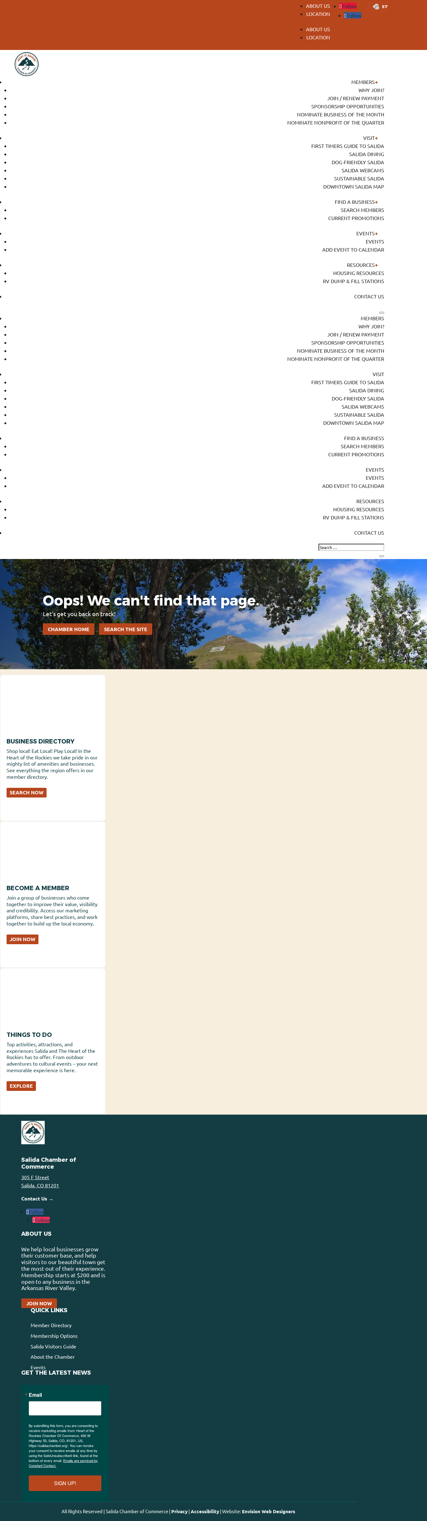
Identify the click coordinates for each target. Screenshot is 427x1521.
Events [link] (365, 233)
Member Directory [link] (51, 1325)
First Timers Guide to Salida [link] (347, 146)
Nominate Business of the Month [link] (340, 114)
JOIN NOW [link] (22, 939)
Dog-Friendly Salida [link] (358, 162)
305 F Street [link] (35, 1177)
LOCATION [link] (318, 14)
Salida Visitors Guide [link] (53, 1346)
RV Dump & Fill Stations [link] (353, 281)
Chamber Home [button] (68, 629)
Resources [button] (361, 265)
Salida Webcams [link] (363, 170)
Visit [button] (369, 138)
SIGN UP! (65, 1483)
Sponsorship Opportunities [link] (347, 106)
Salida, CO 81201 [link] (40, 1185)
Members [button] (363, 82)
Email (35, 1394)
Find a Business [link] (355, 202)
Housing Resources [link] (358, 273)
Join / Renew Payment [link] (355, 98)
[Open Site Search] (381, 313)
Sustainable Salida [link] (359, 178)
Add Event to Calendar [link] (353, 249)
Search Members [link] (362, 210)
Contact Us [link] (369, 296)
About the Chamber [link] (53, 1356)
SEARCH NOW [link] (26, 792)
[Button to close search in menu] (381, 556)
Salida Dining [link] (366, 154)
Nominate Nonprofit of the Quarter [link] (335, 122)
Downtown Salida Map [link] (353, 186)
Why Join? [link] (371, 90)
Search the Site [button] (125, 629)
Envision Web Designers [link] (268, 1511)
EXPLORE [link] (21, 1085)
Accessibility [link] (205, 1511)
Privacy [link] (179, 1511)
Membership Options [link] (54, 1335)
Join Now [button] (39, 1303)
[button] (315, 36)
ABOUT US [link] (318, 5)
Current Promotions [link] (356, 218)
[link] (348, 6)
